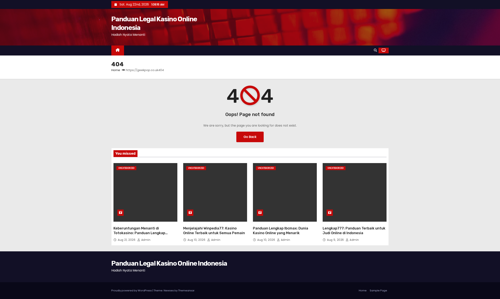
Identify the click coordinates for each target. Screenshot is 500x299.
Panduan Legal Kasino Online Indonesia (169, 263)
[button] (375, 50)
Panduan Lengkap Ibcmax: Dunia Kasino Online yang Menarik (280, 230)
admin (145, 240)
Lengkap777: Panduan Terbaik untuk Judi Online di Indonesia (354, 230)
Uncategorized (126, 168)
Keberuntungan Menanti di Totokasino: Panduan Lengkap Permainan (139, 233)
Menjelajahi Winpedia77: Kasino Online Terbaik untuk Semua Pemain (214, 230)
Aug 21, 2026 (127, 240)
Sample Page (378, 290)
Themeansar (186, 290)
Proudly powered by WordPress (131, 290)
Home (115, 70)
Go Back (250, 137)
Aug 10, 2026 (197, 240)
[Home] (117, 50)
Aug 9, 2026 (336, 240)
